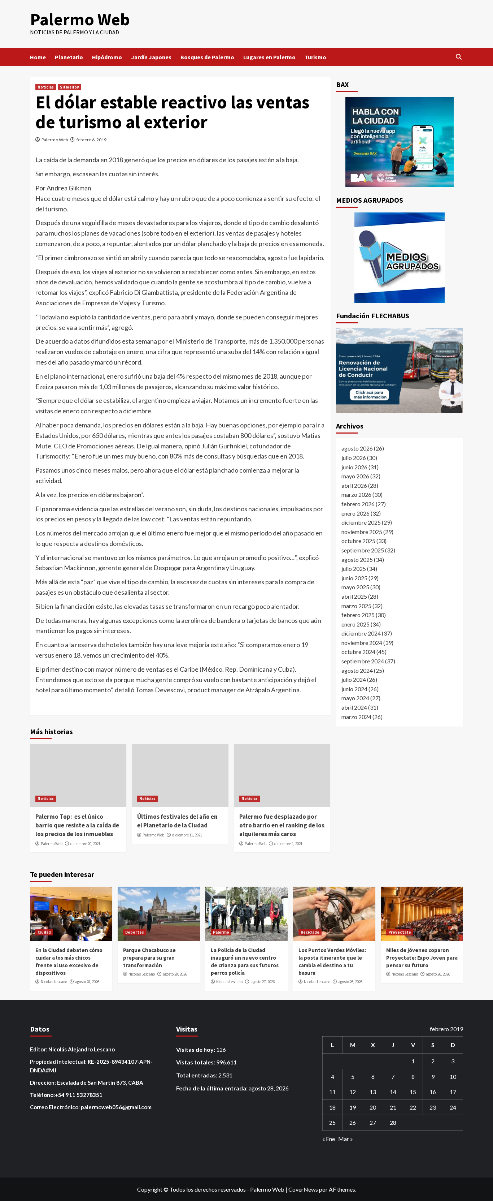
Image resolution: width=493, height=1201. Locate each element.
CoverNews (303, 1189)
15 (413, 1091)
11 (332, 1091)
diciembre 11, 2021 (187, 835)
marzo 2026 (356, 494)
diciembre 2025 (361, 521)
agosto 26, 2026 (350, 981)
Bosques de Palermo (207, 57)
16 (432, 1091)
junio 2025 (354, 577)
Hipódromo (107, 57)
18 (332, 1107)
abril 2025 (354, 596)
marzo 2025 (356, 605)
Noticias (46, 87)
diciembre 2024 (361, 632)
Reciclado (310, 932)
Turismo (315, 57)
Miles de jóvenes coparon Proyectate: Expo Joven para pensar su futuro (422, 958)
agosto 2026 (357, 448)
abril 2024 (354, 706)
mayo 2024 (355, 697)
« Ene (328, 1138)
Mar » (345, 1138)
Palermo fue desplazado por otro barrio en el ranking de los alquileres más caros (281, 825)
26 (352, 1122)
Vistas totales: (196, 1062)
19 (352, 1107)
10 (453, 1076)
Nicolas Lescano (54, 981)
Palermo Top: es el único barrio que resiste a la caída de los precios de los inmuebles (77, 825)
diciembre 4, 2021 (288, 843)
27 (373, 1122)
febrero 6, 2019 (91, 139)
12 (352, 1091)
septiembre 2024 (362, 660)
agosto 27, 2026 (262, 981)
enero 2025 (355, 623)
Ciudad (44, 932)
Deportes (134, 932)
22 (413, 1107)
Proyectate (399, 932)
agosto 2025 (357, 559)
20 (373, 1107)
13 (373, 1091)
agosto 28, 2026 (87, 981)
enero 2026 (355, 512)
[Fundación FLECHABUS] (399, 370)
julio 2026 (353, 457)
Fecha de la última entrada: (212, 1088)
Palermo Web (80, 19)
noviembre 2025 (361, 531)
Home (38, 57)
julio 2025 (353, 568)
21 (393, 1107)
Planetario (69, 57)
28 (393, 1122)
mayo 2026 (355, 475)
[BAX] (399, 142)
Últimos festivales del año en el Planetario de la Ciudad (177, 821)
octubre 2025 (358, 540)
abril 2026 (354, 485)
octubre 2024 (358, 651)
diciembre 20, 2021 (85, 843)
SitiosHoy (69, 87)
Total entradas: (197, 1075)
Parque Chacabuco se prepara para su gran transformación (149, 958)
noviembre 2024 (361, 642)
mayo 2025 (355, 587)
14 (393, 1091)
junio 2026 (354, 466)
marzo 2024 (356, 716)
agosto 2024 (357, 670)
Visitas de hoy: (196, 1049)
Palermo (221, 932)
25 (332, 1122)
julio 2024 (353, 679)
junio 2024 (354, 688)
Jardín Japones (151, 57)
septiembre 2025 (362, 549)
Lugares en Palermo (269, 57)
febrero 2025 (358, 614)
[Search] (458, 57)
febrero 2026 (358, 503)
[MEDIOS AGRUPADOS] (399, 257)
